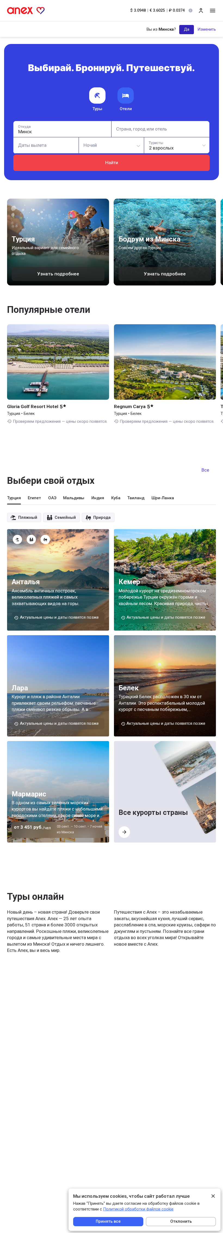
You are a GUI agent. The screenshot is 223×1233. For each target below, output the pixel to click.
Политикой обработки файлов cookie (138, 1209)
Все (205, 470)
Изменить (206, 29)
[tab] (14, 499)
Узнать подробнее (58, 274)
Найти (111, 162)
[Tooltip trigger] (190, 11)
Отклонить (181, 1221)
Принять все (108, 1221)
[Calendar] (46, 145)
